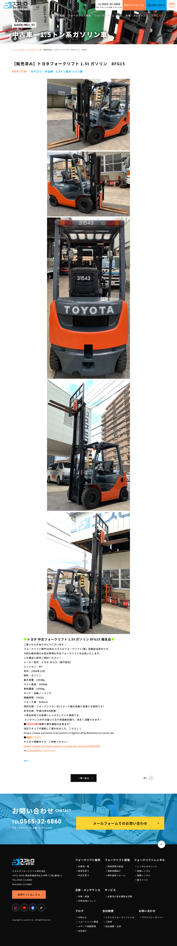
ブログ (79, 911)
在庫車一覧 (83, 866)
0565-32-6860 (109, 4)
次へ (145, 778)
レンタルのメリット (147, 866)
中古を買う (83, 875)
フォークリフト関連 (88, 921)
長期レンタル (143, 875)
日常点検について (87, 900)
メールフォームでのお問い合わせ (120, 823)
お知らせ (82, 917)
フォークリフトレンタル (108, 15)
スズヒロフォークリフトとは (119, 917)
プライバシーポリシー (153, 917)
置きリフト (142, 879)
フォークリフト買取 (79, 15)
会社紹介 (82, 930)
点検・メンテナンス (137, 15)
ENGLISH (157, 15)
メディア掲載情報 (87, 926)
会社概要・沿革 (113, 926)
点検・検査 (83, 896)
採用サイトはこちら (134, 5)
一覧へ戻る (83, 778)
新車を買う (83, 870)
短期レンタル (143, 870)
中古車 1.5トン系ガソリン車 (64, 71)
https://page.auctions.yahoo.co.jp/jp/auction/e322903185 (62, 746)
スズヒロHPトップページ (40, 750)
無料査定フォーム (116, 875)
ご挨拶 (108, 921)
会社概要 (108, 911)
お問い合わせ (158, 5)
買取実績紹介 (114, 870)
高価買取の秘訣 (115, 866)
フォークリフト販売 (53, 15)
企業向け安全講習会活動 (120, 896)
